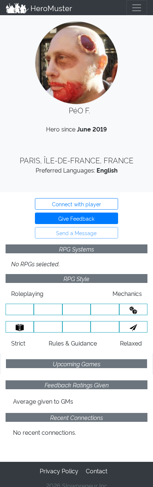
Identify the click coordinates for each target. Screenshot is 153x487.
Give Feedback (76, 218)
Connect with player (76, 203)
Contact (96, 471)
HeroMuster (50, 8)
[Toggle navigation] (136, 7)
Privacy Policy (59, 471)
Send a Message (76, 232)
